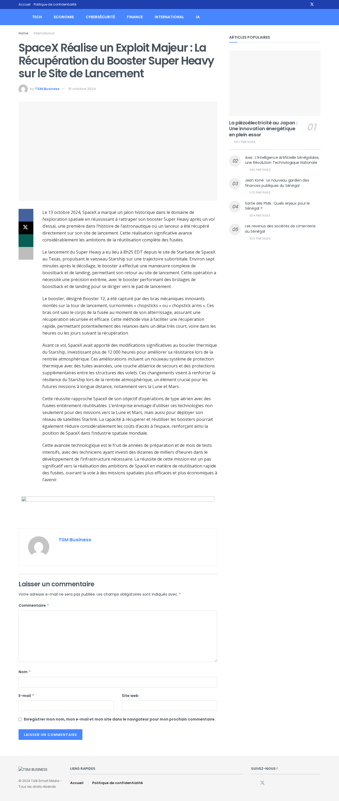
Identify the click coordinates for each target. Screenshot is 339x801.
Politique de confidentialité (55, 4)
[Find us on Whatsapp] (319, 4)
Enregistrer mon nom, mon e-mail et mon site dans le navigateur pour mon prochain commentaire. (120, 719)
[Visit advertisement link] (118, 508)
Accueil (24, 4)
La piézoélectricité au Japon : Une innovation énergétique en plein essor (263, 128)
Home (23, 33)
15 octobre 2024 (82, 88)
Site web (130, 695)
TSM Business (47, 88)
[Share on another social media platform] (26, 253)
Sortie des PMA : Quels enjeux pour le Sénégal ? (277, 206)
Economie (64, 17)
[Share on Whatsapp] (26, 240)
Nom (25, 671)
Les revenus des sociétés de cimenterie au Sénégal (280, 228)
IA (198, 17)
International (169, 17)
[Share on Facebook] (26, 215)
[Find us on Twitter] (312, 4)
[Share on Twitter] (26, 228)
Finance (135, 17)
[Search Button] (318, 17)
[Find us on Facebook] (305, 4)
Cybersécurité (100, 17)
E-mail (26, 695)
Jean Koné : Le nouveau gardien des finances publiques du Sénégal (277, 183)
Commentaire (34, 605)
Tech (37, 17)
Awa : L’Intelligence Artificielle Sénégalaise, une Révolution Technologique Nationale (282, 160)
